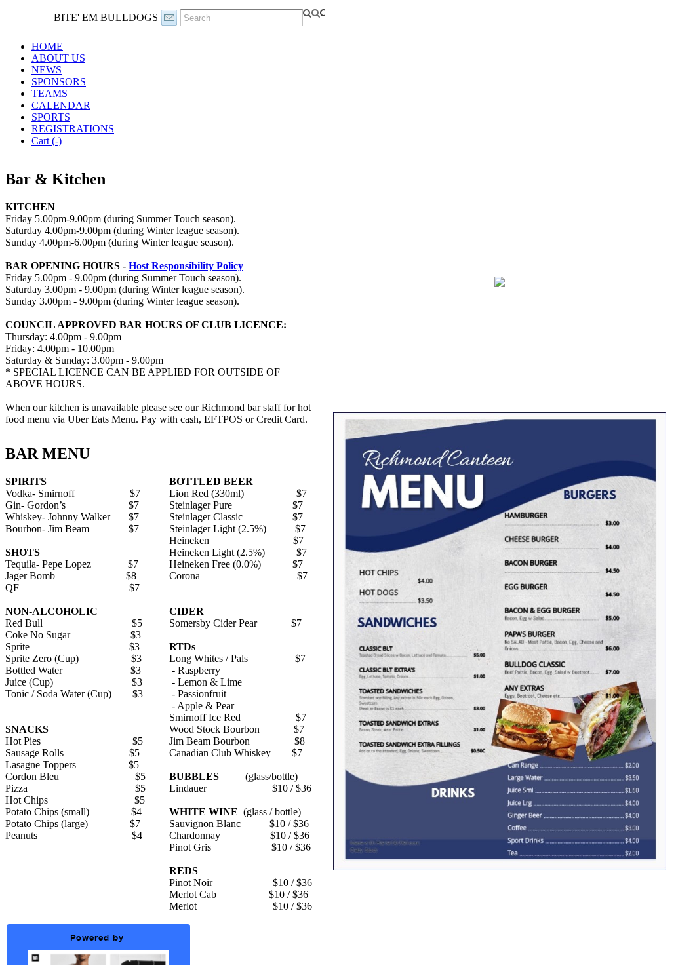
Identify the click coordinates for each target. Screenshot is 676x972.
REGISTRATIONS (72, 128)
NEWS (46, 69)
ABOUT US (58, 58)
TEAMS (49, 93)
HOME (47, 46)
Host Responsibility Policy (186, 265)
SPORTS (50, 117)
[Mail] (169, 18)
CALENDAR (60, 105)
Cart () (46, 140)
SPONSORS (58, 81)
